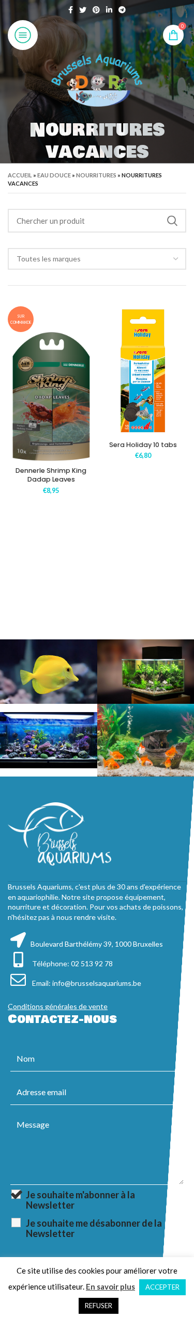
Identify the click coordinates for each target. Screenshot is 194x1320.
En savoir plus (110, 1286)
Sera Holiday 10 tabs (143, 444)
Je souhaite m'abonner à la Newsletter (80, 1200)
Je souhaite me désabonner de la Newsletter (94, 1228)
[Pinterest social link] (96, 9)
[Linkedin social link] (109, 9)
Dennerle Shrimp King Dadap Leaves (51, 475)
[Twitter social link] (82, 9)
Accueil (20, 175)
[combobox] (97, 259)
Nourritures (96, 175)
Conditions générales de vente (58, 1006)
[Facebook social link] (70, 9)
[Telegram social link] (122, 9)
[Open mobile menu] (23, 35)
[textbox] (49, 258)
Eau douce (54, 175)
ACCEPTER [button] (162, 1287)
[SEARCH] (172, 221)
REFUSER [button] (98, 1305)
